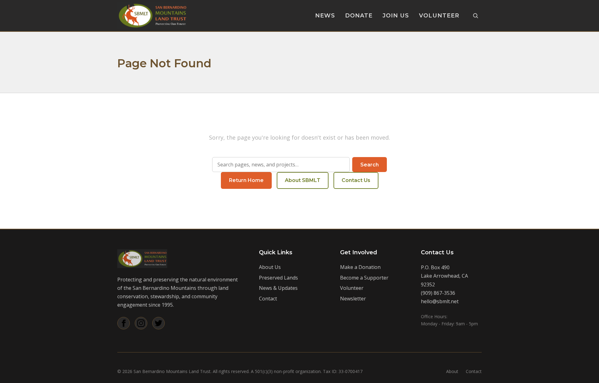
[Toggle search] (475, 15)
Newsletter (353, 298)
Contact (268, 298)
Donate (359, 15)
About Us (270, 267)
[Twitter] (158, 323)
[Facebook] (123, 323)
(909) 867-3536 (438, 293)
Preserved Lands (278, 277)
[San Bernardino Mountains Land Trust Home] (152, 15)
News (325, 15)
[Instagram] (141, 323)
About (452, 371)
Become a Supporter (364, 277)
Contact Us (356, 180)
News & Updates (278, 288)
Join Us (395, 15)
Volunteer (439, 15)
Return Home (246, 180)
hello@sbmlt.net (440, 301)
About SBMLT (302, 180)
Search (369, 165)
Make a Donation (360, 267)
